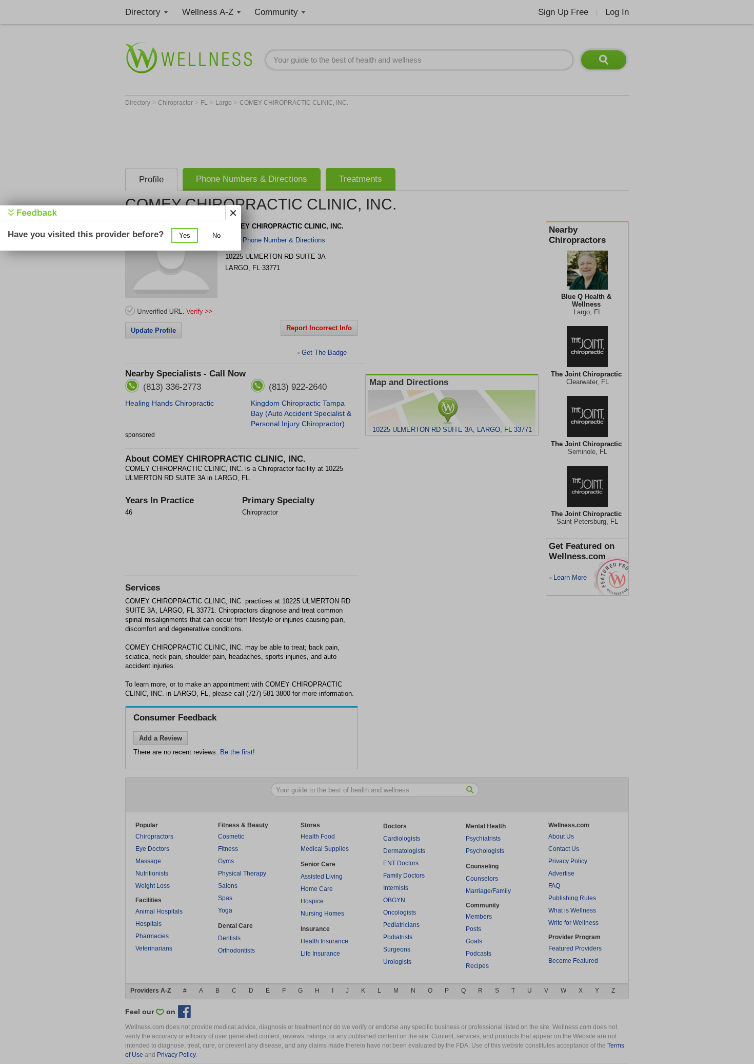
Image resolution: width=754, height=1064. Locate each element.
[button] (184, 235)
